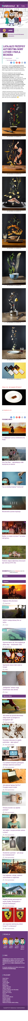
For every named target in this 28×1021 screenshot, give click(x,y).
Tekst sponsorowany (9, 722)
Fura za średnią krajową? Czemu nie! (12, 487)
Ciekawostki (6, 861)
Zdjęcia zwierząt (6, 988)
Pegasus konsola (6, 999)
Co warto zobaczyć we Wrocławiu (10, 989)
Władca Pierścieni (7, 991)
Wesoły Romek (8, 58)
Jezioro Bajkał (6, 982)
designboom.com (7, 410)
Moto (4, 482)
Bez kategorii (7, 506)
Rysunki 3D (5, 984)
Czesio (6, 625)
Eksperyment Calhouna (8, 996)
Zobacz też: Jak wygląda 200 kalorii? (12, 387)
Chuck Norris (5, 978)
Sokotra (4, 994)
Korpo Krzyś (7, 603)
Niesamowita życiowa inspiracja (11, 511)
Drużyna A (5, 979)
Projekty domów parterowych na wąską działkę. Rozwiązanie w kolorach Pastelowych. (12, 901)
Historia (5, 432)
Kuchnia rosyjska (6, 998)
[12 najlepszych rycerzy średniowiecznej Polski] (14, 429)
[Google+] (17, 63)
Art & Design (9, 60)
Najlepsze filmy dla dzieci (10, 601)
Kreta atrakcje (6, 995)
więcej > (5, 947)
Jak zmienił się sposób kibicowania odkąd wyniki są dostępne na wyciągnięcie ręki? (13, 718)
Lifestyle (14, 60)
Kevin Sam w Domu (7, 992)
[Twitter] (14, 63)
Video (4, 630)
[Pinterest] (19, 63)
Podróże (5, 457)
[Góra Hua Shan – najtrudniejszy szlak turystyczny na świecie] (14, 454)
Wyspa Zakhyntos (7, 1001)
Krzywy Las (5, 981)
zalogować (17, 571)
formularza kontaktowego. (9, 968)
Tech (4, 673)
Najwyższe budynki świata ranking (10, 1002)
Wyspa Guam (5, 985)
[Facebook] (11, 63)
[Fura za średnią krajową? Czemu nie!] (14, 478)
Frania (6, 669)
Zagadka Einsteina (7, 987)
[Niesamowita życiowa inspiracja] (14, 503)
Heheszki (5, 531)
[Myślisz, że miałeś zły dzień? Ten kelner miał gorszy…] (14, 527)
